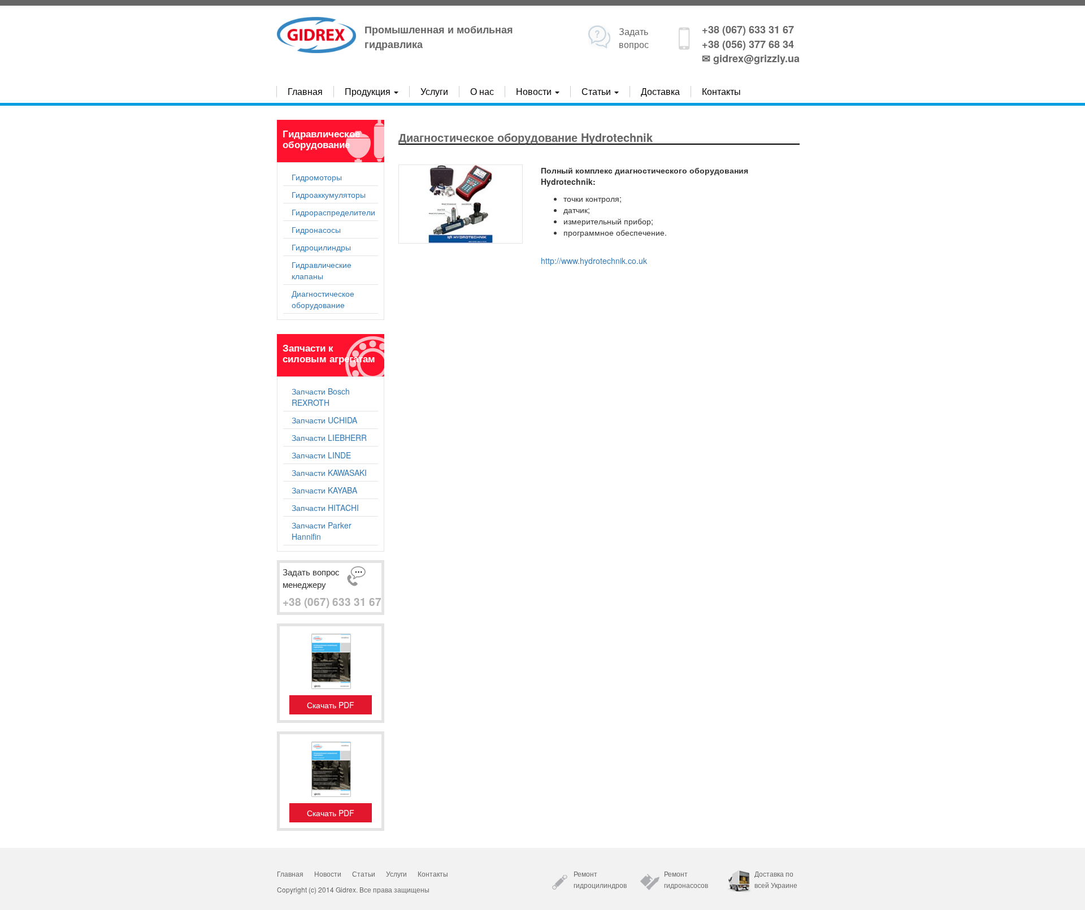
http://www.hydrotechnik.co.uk (594, 260)
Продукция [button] (369, 91)
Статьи (363, 873)
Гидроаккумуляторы (329, 194)
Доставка (660, 91)
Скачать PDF (330, 704)
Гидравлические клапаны (321, 270)
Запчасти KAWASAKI (329, 472)
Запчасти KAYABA (324, 490)
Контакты (721, 91)
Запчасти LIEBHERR (329, 437)
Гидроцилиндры (321, 247)
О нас (482, 91)
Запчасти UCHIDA (324, 420)
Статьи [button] (597, 91)
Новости (327, 873)
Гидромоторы (317, 177)
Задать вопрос (634, 38)
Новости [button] (535, 91)
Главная (305, 91)
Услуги (434, 91)
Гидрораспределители (333, 212)
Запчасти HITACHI (325, 507)
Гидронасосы (316, 229)
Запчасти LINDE (321, 455)
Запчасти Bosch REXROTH (321, 396)
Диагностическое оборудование (323, 299)
